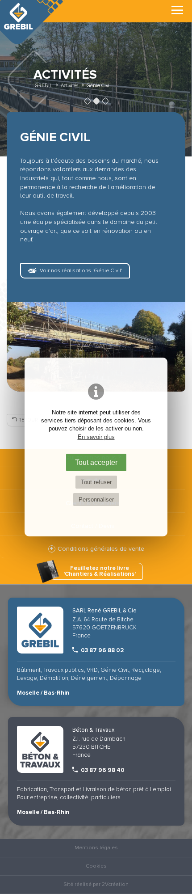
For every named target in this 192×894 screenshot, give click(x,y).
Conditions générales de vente (101, 548)
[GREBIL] (33, 22)
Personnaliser (96, 499)
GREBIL (43, 86)
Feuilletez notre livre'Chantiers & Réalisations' (99, 571)
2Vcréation (115, 884)
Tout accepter (96, 462)
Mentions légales (96, 847)
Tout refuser (96, 482)
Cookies (96, 866)
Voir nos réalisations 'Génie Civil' (81, 270)
